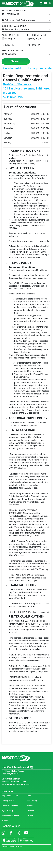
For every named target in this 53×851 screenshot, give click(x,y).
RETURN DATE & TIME (37, 35)
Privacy (30, 806)
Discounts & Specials (10, 815)
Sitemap (5, 820)
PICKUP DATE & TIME (11, 35)
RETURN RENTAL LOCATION (14, 26)
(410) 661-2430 (13, 97)
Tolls (29, 796)
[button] (3, 5)
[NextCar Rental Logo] (19, 3)
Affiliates (30, 810)
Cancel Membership (10, 806)
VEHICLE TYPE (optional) (12, 50)
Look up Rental (8, 801)
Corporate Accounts (10, 796)
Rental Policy (32, 801)
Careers (30, 815)
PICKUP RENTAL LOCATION (14, 10)
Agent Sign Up (7, 810)
